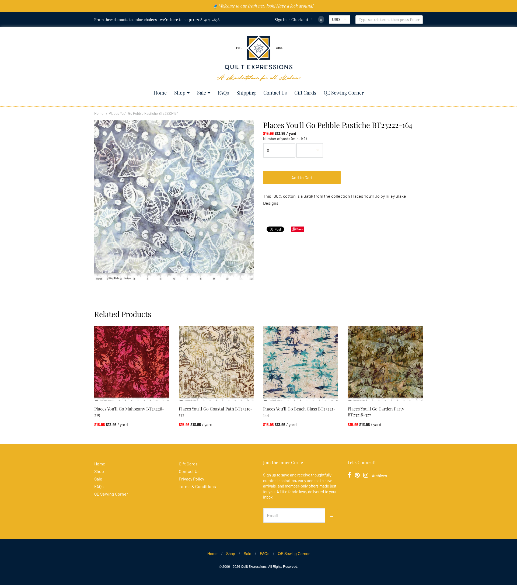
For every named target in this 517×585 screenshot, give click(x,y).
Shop (179, 92)
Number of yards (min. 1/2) (285, 139)
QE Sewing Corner (344, 92)
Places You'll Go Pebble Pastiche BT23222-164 (144, 113)
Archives (379, 475)
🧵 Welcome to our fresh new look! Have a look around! (262, 6)
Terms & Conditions (197, 486)
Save (299, 229)
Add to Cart (302, 177)
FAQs (223, 92)
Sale (201, 92)
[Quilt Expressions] (258, 59)
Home (160, 92)
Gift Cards (305, 92)
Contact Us (275, 92)
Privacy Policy (191, 478)
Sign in (280, 19)
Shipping (246, 92)
